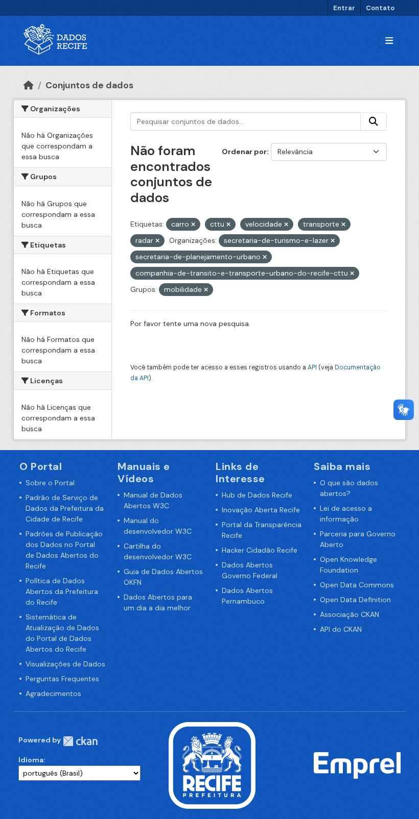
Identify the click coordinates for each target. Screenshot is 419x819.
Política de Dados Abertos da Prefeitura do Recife (62, 591)
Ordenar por (244, 151)
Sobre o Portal (50, 482)
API (312, 367)
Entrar (344, 8)
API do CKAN (341, 629)
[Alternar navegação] (389, 41)
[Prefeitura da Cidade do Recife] (212, 765)
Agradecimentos (53, 693)
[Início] (29, 85)
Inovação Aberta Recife (261, 509)
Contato (380, 8)
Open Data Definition (355, 599)
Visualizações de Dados (65, 663)
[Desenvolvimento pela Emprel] (357, 765)
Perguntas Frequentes (62, 678)
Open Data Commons (357, 584)
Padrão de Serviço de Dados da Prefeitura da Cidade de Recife (65, 508)
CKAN (80, 741)
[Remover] (193, 224)
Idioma (30, 759)
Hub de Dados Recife (257, 495)
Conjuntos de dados (89, 85)
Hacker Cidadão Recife (259, 550)
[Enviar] (373, 121)
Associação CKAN (349, 614)
